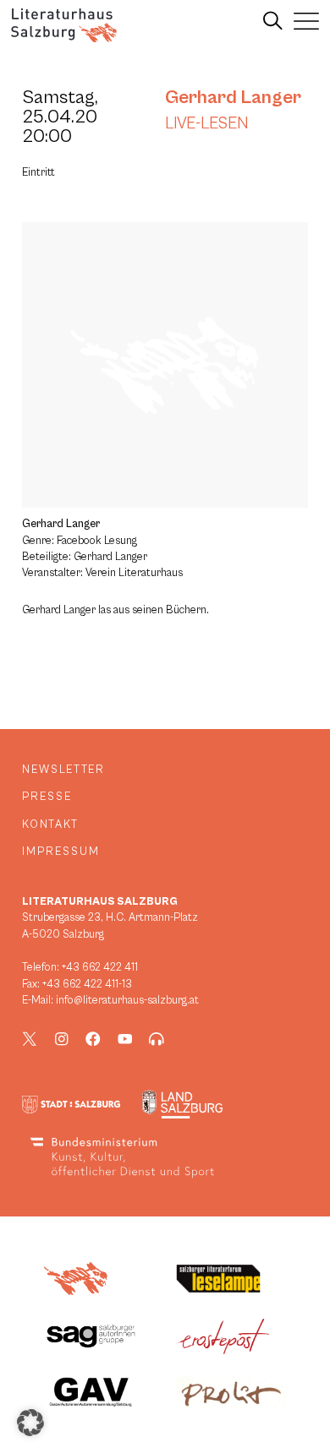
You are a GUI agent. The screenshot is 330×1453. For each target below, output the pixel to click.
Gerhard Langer (233, 97)
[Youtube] (125, 1039)
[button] (30, 1422)
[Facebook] (93, 1039)
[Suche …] (272, 21)
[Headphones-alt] (156, 1039)
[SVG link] (64, 25)
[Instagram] (61, 1039)
